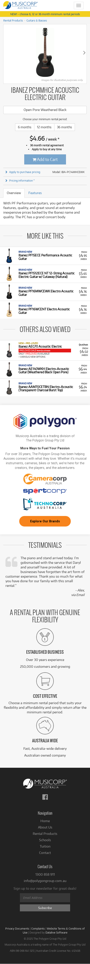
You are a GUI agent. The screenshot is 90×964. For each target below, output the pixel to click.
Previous (5, 52)
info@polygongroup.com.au (45, 881)
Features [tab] (35, 193)
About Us (45, 827)
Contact (45, 853)
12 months (44, 127)
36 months (64, 127)
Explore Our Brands (45, 521)
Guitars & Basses (36, 20)
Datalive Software (56, 932)
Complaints (38, 928)
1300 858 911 (45, 874)
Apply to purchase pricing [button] (24, 172)
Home (45, 821)
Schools (45, 840)
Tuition (45, 846)
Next (84, 52)
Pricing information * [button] (22, 180)
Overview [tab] (14, 193)
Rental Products (13, 20)
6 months (24, 127)
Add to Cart (47, 159)
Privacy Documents (17, 928)
